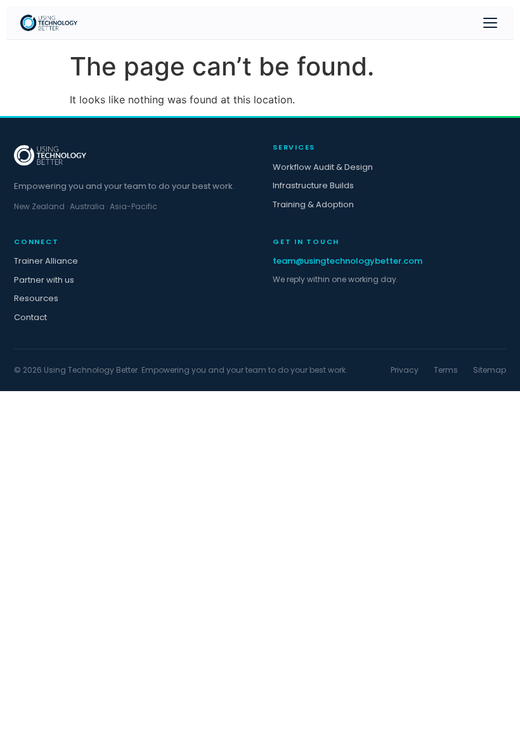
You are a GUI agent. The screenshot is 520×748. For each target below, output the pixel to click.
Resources (36, 298)
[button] (490, 23)
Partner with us (44, 280)
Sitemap (489, 369)
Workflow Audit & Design (323, 167)
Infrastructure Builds (313, 185)
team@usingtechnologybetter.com (347, 261)
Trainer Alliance (46, 261)
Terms (446, 369)
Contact (30, 317)
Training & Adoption (313, 204)
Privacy (405, 369)
